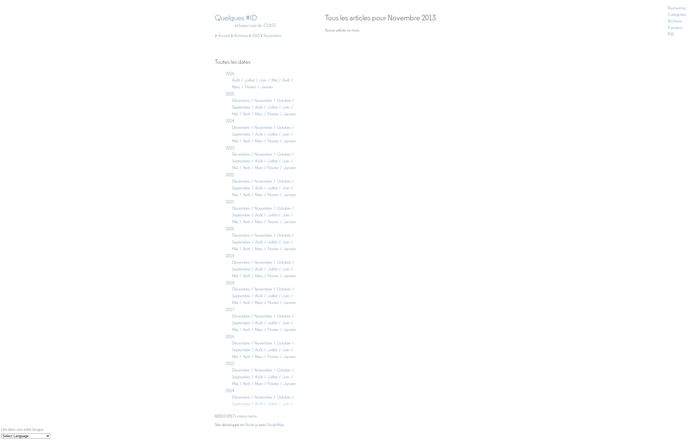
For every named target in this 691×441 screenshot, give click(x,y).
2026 (230, 73)
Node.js (251, 424)
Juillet (250, 80)
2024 (230, 120)
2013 (255, 35)
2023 (230, 148)
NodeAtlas (275, 424)
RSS (671, 34)
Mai (274, 80)
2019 (230, 255)
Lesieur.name (246, 416)
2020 (230, 228)
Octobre (284, 100)
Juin (263, 80)
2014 (230, 390)
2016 (230, 336)
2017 (230, 309)
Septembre (241, 107)
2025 (230, 93)
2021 (230, 201)
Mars (236, 87)
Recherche (677, 8)
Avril (285, 80)
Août (236, 80)
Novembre (263, 100)
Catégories (677, 14)
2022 (230, 174)
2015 (230, 363)
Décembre (241, 100)
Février (250, 87)
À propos (675, 27)
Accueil (223, 35)
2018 (230, 282)
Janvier (267, 87)
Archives (675, 21)
